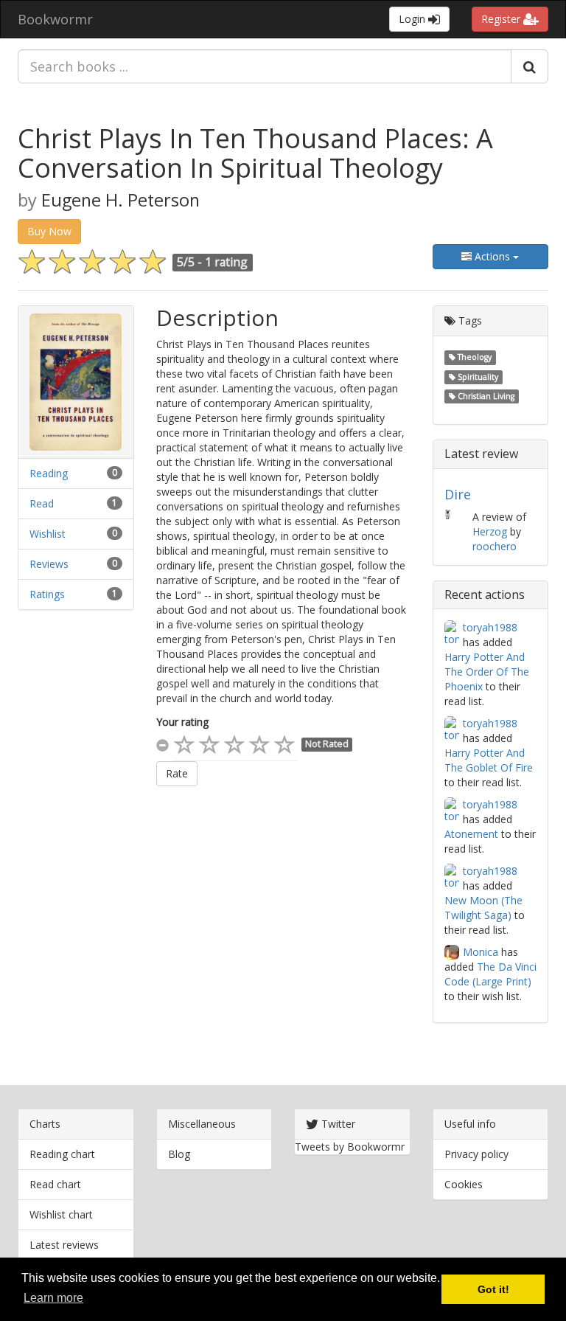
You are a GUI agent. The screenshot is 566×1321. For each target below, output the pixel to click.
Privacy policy (476, 1154)
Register (502, 19)
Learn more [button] (53, 1297)
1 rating (226, 262)
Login (413, 19)
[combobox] (264, 66)
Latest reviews (64, 1245)
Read (41, 503)
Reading (48, 473)
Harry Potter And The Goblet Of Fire (488, 760)
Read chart (55, 1184)
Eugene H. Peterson (120, 200)
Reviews (49, 564)
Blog (179, 1154)
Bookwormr (55, 19)
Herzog (489, 531)
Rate (177, 773)
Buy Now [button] (49, 231)
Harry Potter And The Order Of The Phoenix (486, 671)
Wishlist (47, 534)
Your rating (182, 722)
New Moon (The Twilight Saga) (483, 907)
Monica (480, 952)
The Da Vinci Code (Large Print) (490, 974)
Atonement (471, 834)
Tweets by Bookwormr (350, 1147)
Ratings (47, 594)
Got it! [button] (493, 1289)
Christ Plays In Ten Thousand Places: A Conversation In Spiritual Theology (255, 153)
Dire (457, 494)
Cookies (463, 1184)
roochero (494, 546)
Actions (492, 256)
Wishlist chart (61, 1214)
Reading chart (62, 1154)
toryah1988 (490, 627)
